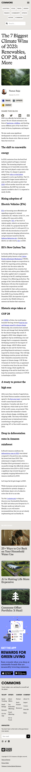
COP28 (5, 320)
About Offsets (10, 700)
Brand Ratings (4, 705)
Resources (19, 708)
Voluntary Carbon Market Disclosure (11, 766)
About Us (26, 699)
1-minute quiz (11, 498)
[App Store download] (7, 673)
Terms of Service (6, 760)
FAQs (25, 713)
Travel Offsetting (11, 713)
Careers (25, 706)
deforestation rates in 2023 (10, 453)
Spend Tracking (4, 700)
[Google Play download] (20, 673)
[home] (14, 2)
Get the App (4, 715)
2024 (3, 184)
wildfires (17, 123)
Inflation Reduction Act (9, 238)
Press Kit (26, 709)
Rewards (4, 710)
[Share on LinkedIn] (19, 115)
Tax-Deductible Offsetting (11, 707)
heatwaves (10, 123)
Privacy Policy (5, 763)
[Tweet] (11, 115)
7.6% (12, 221)
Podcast (18, 699)
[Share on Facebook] (2, 115)
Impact (25, 702)
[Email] (28, 115)
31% (18, 241)
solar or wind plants (16, 174)
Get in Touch (10, 719)
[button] (28, 2)
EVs (2, 211)
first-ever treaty (15, 399)
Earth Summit (18, 703)
